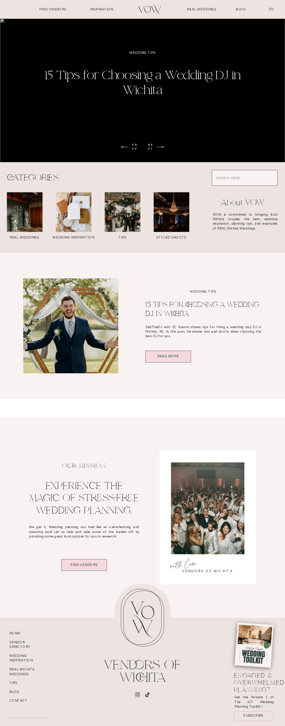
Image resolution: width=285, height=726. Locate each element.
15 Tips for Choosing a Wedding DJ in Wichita (142, 82)
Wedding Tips (142, 53)
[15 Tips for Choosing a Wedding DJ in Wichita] (70, 325)
